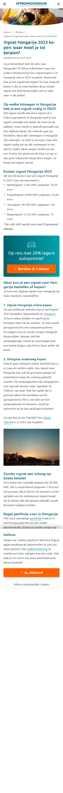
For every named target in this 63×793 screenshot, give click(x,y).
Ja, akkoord (33, 572)
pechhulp (35, 518)
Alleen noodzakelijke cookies (32, 584)
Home (7, 32)
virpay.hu (49, 313)
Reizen (20, 32)
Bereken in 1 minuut (33, 269)
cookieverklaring (37, 548)
